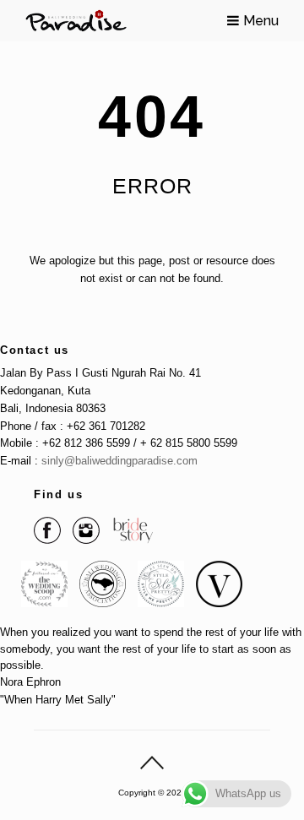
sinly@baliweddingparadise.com (119, 460)
